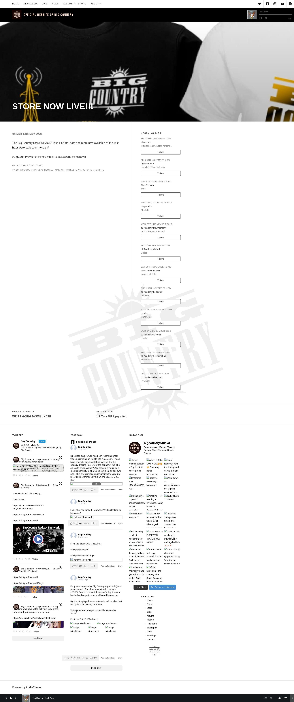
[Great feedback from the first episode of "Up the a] (172, 466)
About (96, 3)
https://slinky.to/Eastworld (25, 520)
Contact (151, 639)
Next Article (111, 414)
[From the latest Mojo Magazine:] (155, 484)
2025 (31, 165)
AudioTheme (33, 687)
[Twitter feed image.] (38, 468)
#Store (87, 170)
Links (149, 631)
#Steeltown (73, 170)
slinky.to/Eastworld (79, 549)
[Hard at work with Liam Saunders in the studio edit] (155, 556)
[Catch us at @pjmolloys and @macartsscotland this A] (137, 574)
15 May (56, 569)
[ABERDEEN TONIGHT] (137, 520)
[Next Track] (266, 18)
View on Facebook (108, 490)
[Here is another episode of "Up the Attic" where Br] (137, 466)
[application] (269, 14)
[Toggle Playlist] (290, 18)
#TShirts (98, 170)
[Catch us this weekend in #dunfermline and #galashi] (172, 538)
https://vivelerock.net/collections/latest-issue (34, 618)
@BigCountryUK (42, 459)
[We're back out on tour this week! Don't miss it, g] (155, 520)
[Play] (251, 14)
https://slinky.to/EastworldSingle (28, 514)
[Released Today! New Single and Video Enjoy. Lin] (172, 520)
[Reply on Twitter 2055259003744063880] (14, 597)
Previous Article (31, 414)
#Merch (60, 170)
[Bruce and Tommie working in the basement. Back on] (137, 556)
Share (120, 490)
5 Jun (55, 485)
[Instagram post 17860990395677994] (137, 484)
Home (15, 4)
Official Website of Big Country (49, 15)
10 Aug (56, 459)
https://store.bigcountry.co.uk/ (30, 147)
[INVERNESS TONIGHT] (172, 502)
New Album (30, 4)
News (55, 4)
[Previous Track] (260, 18)
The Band (152, 623)
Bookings (151, 635)
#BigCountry (28, 170)
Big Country (27, 459)
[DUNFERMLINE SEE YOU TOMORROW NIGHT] (155, 538)
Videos (150, 619)
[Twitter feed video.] (38, 539)
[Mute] (279, 698)
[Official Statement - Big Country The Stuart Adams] (155, 574)
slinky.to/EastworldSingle (82, 555)
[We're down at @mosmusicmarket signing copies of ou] (172, 484)
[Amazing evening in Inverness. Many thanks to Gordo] (155, 502)
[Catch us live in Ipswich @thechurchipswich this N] (137, 502)
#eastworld (46, 170)
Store (82, 4)
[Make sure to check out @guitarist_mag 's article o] (172, 556)
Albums (69, 3)
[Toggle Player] (292, 698)
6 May (56, 606)
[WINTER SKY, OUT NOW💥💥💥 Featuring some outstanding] (155, 466)
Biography (152, 627)
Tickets (160, 152)
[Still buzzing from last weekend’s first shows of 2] (137, 538)
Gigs (44, 4)
